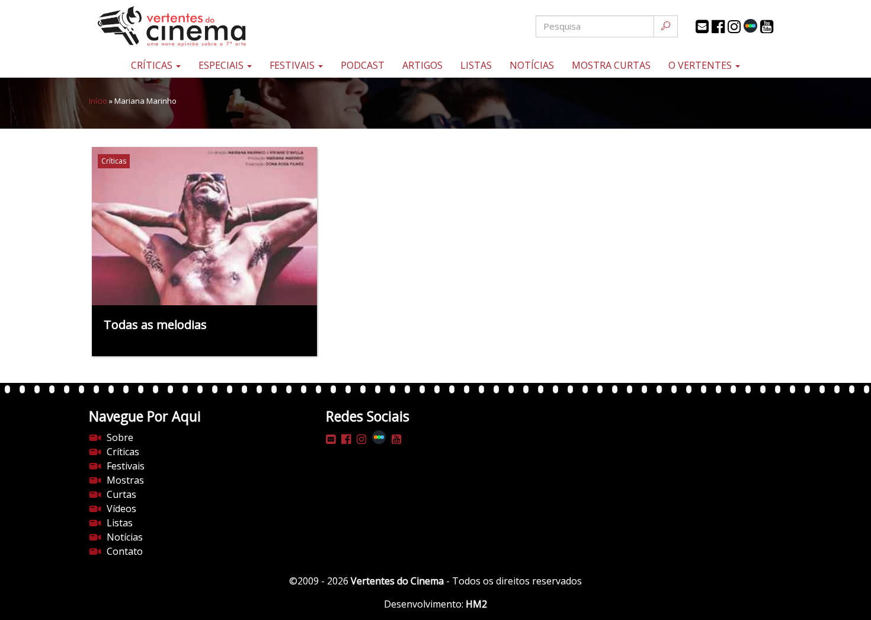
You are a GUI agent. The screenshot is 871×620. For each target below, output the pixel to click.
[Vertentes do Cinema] (204, 26)
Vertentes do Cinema (397, 580)
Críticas (153, 65)
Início (98, 100)
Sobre (120, 437)
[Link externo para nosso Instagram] (734, 26)
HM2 (476, 604)
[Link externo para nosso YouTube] (766, 26)
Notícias (532, 65)
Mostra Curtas (611, 65)
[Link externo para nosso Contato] (702, 26)
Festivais (293, 65)
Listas (476, 65)
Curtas (121, 494)
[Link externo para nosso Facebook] (718, 26)
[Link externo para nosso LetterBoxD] (750, 26)
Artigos (422, 65)
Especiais (222, 65)
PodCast (363, 65)
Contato (125, 551)
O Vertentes (701, 65)
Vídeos (121, 508)
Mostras (125, 480)
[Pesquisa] (666, 26)
